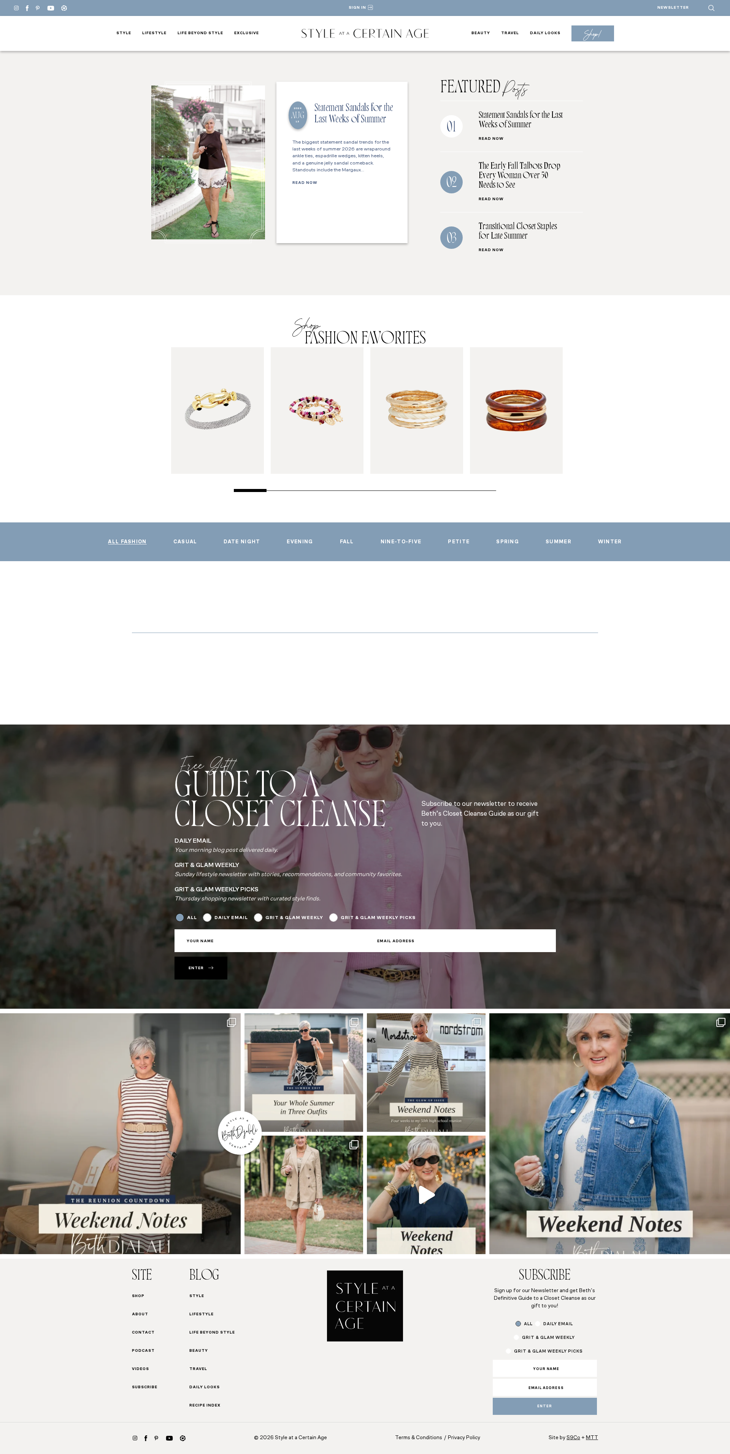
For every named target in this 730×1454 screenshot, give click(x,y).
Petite (459, 542)
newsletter (673, 8)
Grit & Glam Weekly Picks (378, 918)
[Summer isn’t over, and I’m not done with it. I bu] (303, 1072)
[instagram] (135, 1438)
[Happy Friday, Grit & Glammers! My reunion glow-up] (120, 1133)
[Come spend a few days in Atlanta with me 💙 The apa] (426, 1195)
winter (610, 542)
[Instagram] (16, 8)
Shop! (592, 33)
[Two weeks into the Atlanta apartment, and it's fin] (609, 1133)
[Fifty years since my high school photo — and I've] (426, 1072)
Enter (196, 968)
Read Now (304, 183)
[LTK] (64, 8)
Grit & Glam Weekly (294, 918)
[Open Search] (711, 8)
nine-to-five (401, 542)
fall (347, 542)
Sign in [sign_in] (357, 8)
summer (558, 542)
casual (185, 542)
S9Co (573, 1438)
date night (242, 542)
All (192, 918)
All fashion (127, 542)
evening (300, 542)
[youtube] (51, 8)
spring (507, 542)
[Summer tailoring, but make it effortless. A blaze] (303, 1195)
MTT (592, 1438)
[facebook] (27, 8)
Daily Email (231, 918)
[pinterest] (37, 8)
